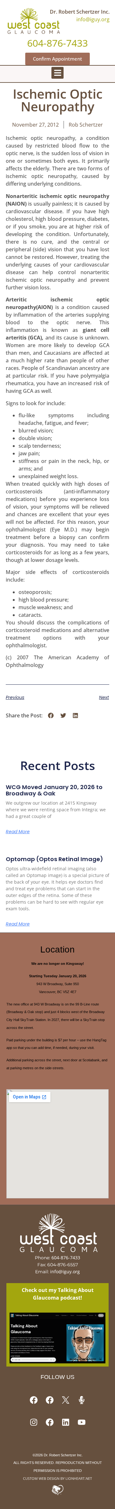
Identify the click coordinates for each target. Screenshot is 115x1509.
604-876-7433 (65, 1258)
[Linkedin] (65, 1422)
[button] (57, 73)
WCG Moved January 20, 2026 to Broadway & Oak (54, 790)
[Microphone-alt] (81, 1400)
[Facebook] (34, 1400)
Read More (18, 831)
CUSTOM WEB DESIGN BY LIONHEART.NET (57, 1478)
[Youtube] (81, 1422)
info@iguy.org (93, 19)
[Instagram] (34, 1422)
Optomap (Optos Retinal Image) (54, 859)
